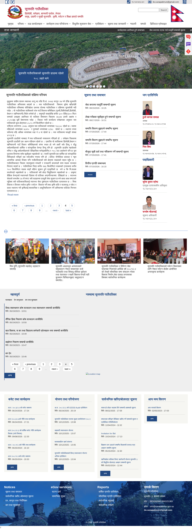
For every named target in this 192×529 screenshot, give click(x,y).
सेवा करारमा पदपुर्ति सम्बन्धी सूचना (100, 104)
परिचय (21, 23)
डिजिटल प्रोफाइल (158, 23)
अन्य (10, 375)
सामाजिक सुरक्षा (58, 496)
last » (68, 210)
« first (14, 205)
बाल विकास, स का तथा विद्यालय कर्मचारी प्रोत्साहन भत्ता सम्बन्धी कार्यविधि (36, 330)
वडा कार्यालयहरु (35, 23)
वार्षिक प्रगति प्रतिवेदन (108, 491)
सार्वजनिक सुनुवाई (106, 500)
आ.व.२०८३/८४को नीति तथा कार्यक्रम (21, 419)
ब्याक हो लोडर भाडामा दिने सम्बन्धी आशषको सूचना (118, 408)
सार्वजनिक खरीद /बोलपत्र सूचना (19, 496)
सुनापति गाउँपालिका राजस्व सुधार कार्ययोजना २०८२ (73, 419)
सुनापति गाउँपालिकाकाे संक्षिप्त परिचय (26, 95)
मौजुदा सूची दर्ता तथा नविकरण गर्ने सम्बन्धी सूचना (107, 151)
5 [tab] (101, 86)
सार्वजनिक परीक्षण (106, 505)
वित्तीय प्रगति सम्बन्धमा (95, 163)
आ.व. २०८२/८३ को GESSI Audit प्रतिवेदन (71, 408)
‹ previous (29, 205)
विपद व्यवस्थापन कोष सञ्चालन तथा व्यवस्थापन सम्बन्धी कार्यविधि (32, 308)
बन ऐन (8, 353)
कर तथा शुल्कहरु (12, 505)
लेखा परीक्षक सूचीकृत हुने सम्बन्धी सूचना (103, 116)
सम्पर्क (143, 23)
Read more (13, 194)
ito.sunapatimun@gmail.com (158, 510)
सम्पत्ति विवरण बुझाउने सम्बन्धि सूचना (101, 128)
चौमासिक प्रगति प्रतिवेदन (110, 496)
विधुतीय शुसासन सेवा (81, 23)
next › (55, 210)
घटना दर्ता (56, 491)
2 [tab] (91, 86)
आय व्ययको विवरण (154, 408)
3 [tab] (94, 86)
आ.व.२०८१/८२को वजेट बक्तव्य (19, 456)
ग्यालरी (133, 23)
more (90, 174)
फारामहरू (8, 300)
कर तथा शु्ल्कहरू (31, 300)
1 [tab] (87, 86)
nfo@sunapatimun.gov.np (162, 506)
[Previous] (2, 70)
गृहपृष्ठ (10, 23)
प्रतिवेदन (99, 23)
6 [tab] (104, 86)
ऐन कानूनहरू (18, 300)
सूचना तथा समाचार (13, 491)
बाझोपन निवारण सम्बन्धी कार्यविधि (19, 342)
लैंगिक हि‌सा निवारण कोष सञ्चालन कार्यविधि (24, 319)
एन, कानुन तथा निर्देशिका (16, 500)
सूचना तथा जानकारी (117, 23)
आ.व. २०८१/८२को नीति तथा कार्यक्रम (21, 445)
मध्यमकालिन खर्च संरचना (63, 442)
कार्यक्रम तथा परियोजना (57, 23)
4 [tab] (97, 86)
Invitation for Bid (108, 433)
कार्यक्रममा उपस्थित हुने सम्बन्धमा (122, 30)
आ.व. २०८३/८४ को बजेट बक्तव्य (19, 408)
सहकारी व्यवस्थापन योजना (64, 430)
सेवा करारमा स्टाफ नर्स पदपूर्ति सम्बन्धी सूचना (159, 30)
